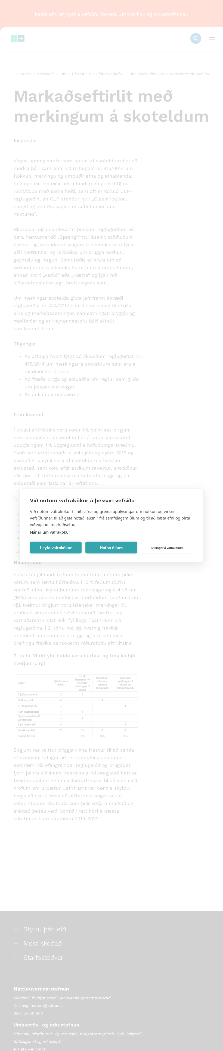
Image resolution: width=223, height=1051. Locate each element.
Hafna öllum (111, 547)
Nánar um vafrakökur (50, 532)
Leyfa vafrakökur (56, 547)
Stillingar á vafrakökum (167, 547)
